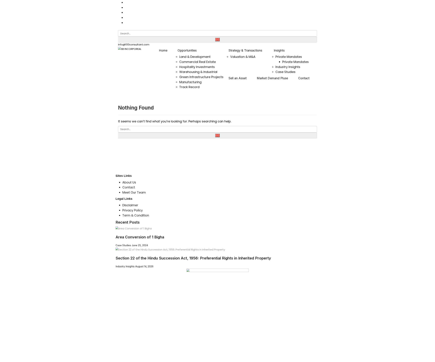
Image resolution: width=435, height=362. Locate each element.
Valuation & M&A (242, 57)
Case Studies (285, 72)
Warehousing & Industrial (198, 72)
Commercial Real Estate (197, 62)
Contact (303, 78)
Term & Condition (135, 215)
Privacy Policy (132, 210)
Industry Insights (287, 67)
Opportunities (187, 50)
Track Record (189, 87)
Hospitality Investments (197, 67)
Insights (279, 50)
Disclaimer (130, 205)
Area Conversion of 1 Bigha (141, 237)
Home (163, 50)
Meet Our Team (134, 192)
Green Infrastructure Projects (201, 77)
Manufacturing (190, 82)
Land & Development (195, 57)
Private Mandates (288, 57)
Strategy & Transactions (245, 50)
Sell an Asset (238, 78)
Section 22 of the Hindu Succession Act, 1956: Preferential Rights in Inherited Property (193, 258)
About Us (129, 182)
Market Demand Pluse (272, 78)
